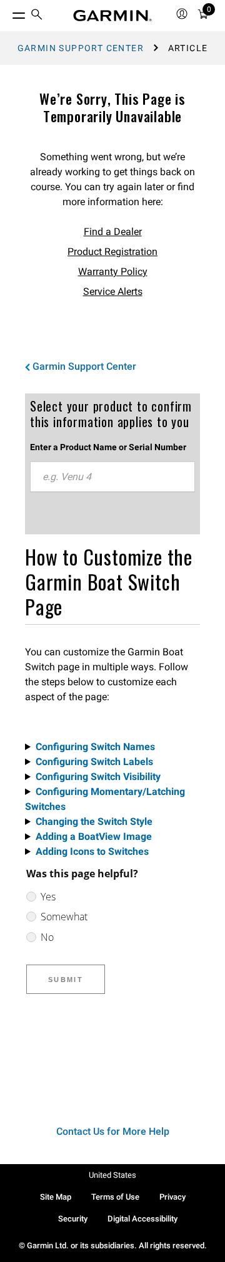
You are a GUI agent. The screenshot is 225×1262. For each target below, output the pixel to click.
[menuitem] (37, 16)
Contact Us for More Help (112, 1131)
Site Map (55, 1197)
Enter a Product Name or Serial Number (108, 447)
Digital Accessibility (143, 1218)
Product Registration (113, 252)
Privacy (172, 1197)
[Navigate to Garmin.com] (112, 15)
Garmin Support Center (81, 48)
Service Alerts (112, 291)
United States (112, 1175)
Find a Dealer (113, 232)
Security (73, 1218)
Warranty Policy (113, 271)
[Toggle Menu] (7, 12)
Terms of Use (115, 1197)
